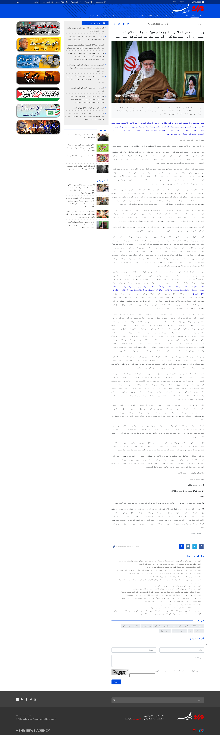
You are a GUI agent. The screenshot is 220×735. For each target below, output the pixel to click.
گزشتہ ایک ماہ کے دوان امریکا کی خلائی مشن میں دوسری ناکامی (171, 614)
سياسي (157, 15)
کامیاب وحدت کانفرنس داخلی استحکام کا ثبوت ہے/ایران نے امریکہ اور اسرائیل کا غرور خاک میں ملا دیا (85, 56)
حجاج (183, 630)
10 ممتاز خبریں (95, 22)
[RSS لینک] (22, 699)
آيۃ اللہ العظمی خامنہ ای (168, 626)
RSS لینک (60, 2)
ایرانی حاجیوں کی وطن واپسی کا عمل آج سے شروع (178, 586)
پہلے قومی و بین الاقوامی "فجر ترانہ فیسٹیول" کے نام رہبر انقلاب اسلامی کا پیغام (161, 598)
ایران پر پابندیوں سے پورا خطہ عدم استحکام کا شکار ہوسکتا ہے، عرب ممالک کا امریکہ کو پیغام (84, 116)
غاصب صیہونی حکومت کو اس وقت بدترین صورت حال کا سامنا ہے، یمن (169, 576)
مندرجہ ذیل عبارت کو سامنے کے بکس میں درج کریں (179, 671)
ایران (195, 15)
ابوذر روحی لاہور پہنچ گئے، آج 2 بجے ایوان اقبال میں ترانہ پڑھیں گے (167, 589)
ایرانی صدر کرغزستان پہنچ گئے (88, 108)
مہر (175, 630)
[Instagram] (35, 699)
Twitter (87, 2)
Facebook (75, 2)
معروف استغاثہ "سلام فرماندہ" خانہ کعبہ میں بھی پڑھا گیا (172, 607)
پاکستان (185, 15)
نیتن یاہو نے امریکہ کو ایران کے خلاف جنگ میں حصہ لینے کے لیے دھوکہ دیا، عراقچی (85, 68)
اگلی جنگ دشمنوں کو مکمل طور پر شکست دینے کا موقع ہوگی (173, 567)
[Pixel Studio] (192, 730)
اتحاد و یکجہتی (130, 626)
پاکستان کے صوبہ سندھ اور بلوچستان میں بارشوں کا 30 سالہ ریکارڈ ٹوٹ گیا (164, 573)
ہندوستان (174, 15)
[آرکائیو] (17, 699)
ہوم (201, 15)
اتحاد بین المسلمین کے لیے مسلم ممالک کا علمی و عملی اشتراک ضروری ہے (81, 224)
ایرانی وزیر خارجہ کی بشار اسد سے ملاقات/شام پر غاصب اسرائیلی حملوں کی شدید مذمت (160, 561)
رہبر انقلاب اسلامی (194, 626)
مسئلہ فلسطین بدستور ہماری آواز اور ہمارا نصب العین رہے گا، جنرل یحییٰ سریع (85, 79)
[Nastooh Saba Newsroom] (200, 730)
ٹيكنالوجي (113, 15)
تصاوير (132, 15)
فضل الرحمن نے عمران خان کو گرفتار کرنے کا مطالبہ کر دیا (172, 601)
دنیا (165, 15)
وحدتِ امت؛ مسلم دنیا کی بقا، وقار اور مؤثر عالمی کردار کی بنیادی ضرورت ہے (80, 214)
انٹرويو (103, 180)
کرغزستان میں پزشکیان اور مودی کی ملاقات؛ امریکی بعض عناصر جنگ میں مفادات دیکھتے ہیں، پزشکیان (86, 99)
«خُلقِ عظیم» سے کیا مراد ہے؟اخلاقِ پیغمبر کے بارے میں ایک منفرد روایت (81, 147)
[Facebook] (26, 699)
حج (190, 630)
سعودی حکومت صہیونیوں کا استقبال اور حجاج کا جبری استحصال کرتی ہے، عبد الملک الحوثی (157, 611)
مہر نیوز (165, 630)
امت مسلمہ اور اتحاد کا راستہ (80, 155)
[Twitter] (31, 699)
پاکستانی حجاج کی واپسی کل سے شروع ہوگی (181, 604)
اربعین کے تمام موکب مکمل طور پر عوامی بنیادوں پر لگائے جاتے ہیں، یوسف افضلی (161, 595)
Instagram (100, 2)
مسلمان (199, 630)
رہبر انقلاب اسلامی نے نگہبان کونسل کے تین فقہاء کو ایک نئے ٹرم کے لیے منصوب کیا (161, 592)
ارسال (116, 682)
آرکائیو (46, 2)
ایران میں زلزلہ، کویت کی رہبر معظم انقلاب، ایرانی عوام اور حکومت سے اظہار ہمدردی (159, 570)
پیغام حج (146, 626)
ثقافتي (148, 15)
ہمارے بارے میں (23, 715)
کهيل (140, 15)
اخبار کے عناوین (97, 15)
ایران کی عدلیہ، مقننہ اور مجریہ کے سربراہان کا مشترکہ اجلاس (170, 564)
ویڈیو (124, 15)
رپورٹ (104, 129)
